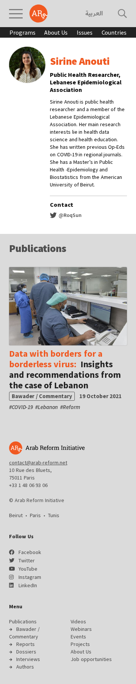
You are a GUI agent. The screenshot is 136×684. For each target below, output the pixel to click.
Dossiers (26, 651)
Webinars (81, 629)
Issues (84, 32)
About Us (56, 32)
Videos (78, 621)
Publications (23, 621)
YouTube (28, 568)
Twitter (27, 560)
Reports (25, 644)
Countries (114, 32)
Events (78, 636)
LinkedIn (28, 585)
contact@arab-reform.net (38, 462)
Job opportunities (91, 659)
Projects (80, 644)
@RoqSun (69, 215)
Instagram (30, 577)
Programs (22, 32)
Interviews (28, 659)
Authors (25, 666)
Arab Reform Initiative (38, 14)
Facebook (30, 552)
